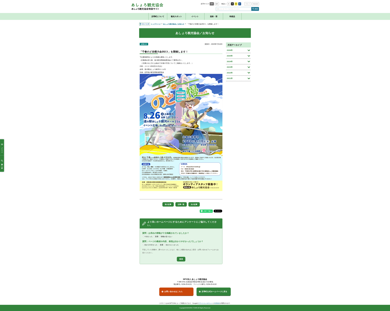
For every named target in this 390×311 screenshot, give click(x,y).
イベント (195, 16)
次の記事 (194, 204)
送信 (181, 259)
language (255, 4)
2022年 (230, 73)
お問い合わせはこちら (173, 291)
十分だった (148, 236)
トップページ (156, 24)
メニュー (2, 149)
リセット (247, 4)
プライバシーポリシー (206, 303)
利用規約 (217, 303)
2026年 (230, 50)
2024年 (230, 61)
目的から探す (2, 165)
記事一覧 (181, 204)
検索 (256, 9)
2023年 (230, 67)
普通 (156, 236)
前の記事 (168, 204)
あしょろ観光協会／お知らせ (173, 24)
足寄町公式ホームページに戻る (214, 291)
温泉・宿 (213, 16)
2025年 (230, 56)
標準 (212, 4)
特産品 (232, 16)
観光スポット (176, 16)
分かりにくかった (172, 245)
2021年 (230, 78)
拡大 (217, 4)
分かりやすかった (150, 245)
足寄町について (157, 16)
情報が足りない (166, 236)
